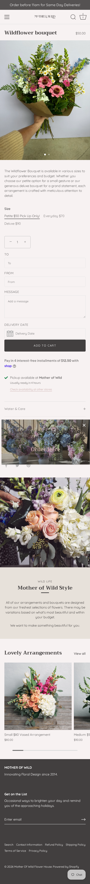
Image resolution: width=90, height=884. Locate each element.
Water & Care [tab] (14, 409)
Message (11, 292)
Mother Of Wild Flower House (33, 866)
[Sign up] (83, 819)
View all (80, 653)
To (6, 254)
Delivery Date (16, 324)
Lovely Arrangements (33, 652)
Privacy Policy (38, 850)
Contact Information (29, 844)
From (9, 273)
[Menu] (7, 17)
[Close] (84, 425)
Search (8, 844)
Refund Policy (54, 844)
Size (7, 209)
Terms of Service (15, 850)
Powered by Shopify (66, 866)
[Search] (73, 17)
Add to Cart (45, 345)
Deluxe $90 (12, 224)
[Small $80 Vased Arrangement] (38, 696)
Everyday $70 (53, 216)
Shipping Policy (75, 844)
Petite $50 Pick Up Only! (22, 216)
